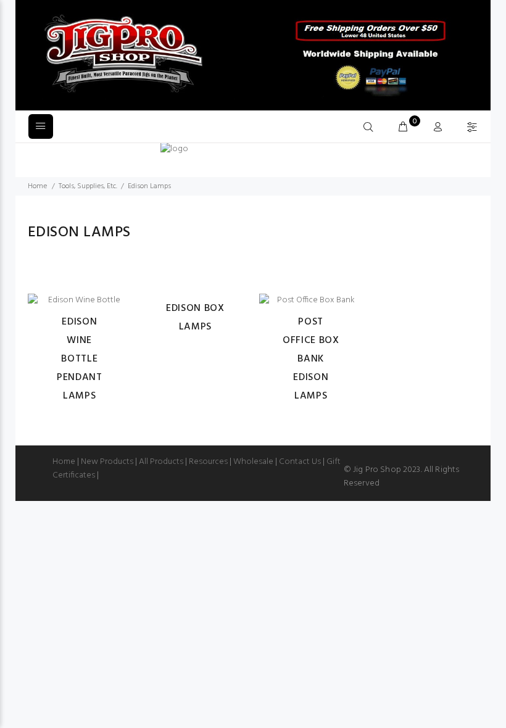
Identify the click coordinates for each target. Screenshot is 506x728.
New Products (107, 462)
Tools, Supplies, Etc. (88, 186)
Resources (208, 462)
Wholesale (253, 462)
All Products (161, 462)
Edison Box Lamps (195, 317)
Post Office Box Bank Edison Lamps (311, 359)
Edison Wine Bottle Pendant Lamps (79, 359)
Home (37, 186)
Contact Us (300, 462)
